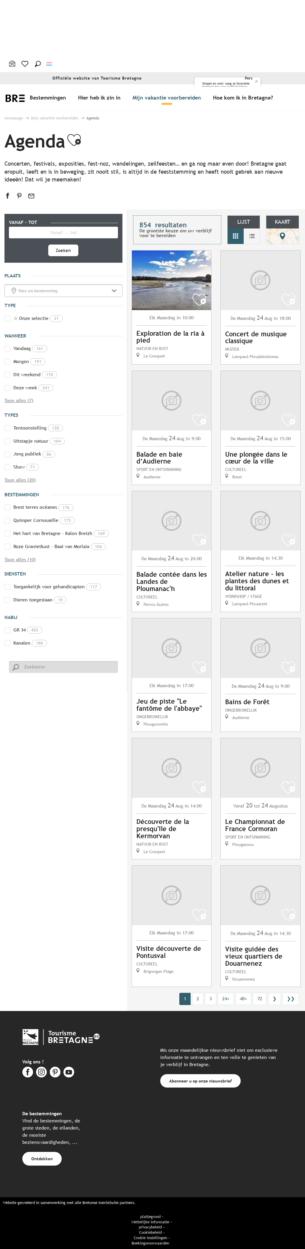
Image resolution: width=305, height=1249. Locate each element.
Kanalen (28, 643)
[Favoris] (25, 64)
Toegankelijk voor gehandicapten (55, 586)
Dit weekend (33, 374)
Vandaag (28, 348)
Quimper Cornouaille (42, 520)
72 (259, 998)
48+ (243, 998)
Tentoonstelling (36, 428)
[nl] (49, 64)
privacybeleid (150, 1227)
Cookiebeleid (150, 1232)
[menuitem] (49, 97)
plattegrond (150, 1216)
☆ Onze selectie (36, 318)
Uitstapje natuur (37, 441)
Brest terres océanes (41, 507)
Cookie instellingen (150, 1238)
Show (24, 467)
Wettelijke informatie (150, 1222)
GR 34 (25, 630)
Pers (249, 78)
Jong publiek (32, 454)
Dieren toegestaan (38, 600)
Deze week (31, 388)
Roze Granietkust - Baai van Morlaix (57, 546)
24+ (225, 998)
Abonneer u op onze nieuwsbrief (200, 1080)
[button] (37, 63)
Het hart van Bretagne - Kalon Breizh (59, 533)
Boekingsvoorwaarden (150, 1243)
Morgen (27, 361)
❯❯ (291, 998)
